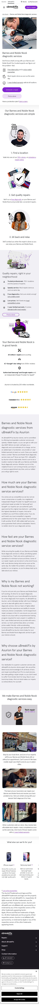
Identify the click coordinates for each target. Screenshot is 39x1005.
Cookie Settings (19, 988)
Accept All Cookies (19, 999)
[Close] (36, 971)
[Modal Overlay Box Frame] (19, 502)
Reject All (19, 994)
